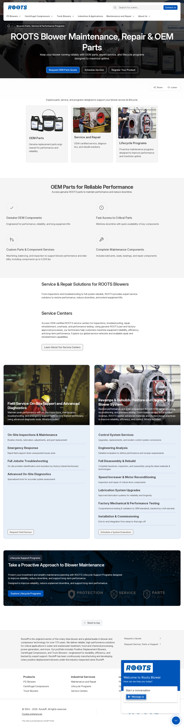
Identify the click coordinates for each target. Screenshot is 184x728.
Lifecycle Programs (81, 686)
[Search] (115, 7)
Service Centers (79, 690)
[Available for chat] (176, 720)
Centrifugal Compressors (36, 686)
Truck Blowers (30, 690)
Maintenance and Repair (83, 681)
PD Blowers (29, 681)
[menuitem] (13, 16)
